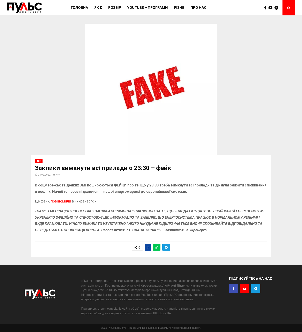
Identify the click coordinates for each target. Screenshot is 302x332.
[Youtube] (271, 7)
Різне (179, 7)
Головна (79, 7)
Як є (98, 7)
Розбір (114, 7)
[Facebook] (266, 7)
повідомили (61, 201)
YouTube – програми (147, 7)
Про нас (198, 7)
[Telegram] (277, 7)
